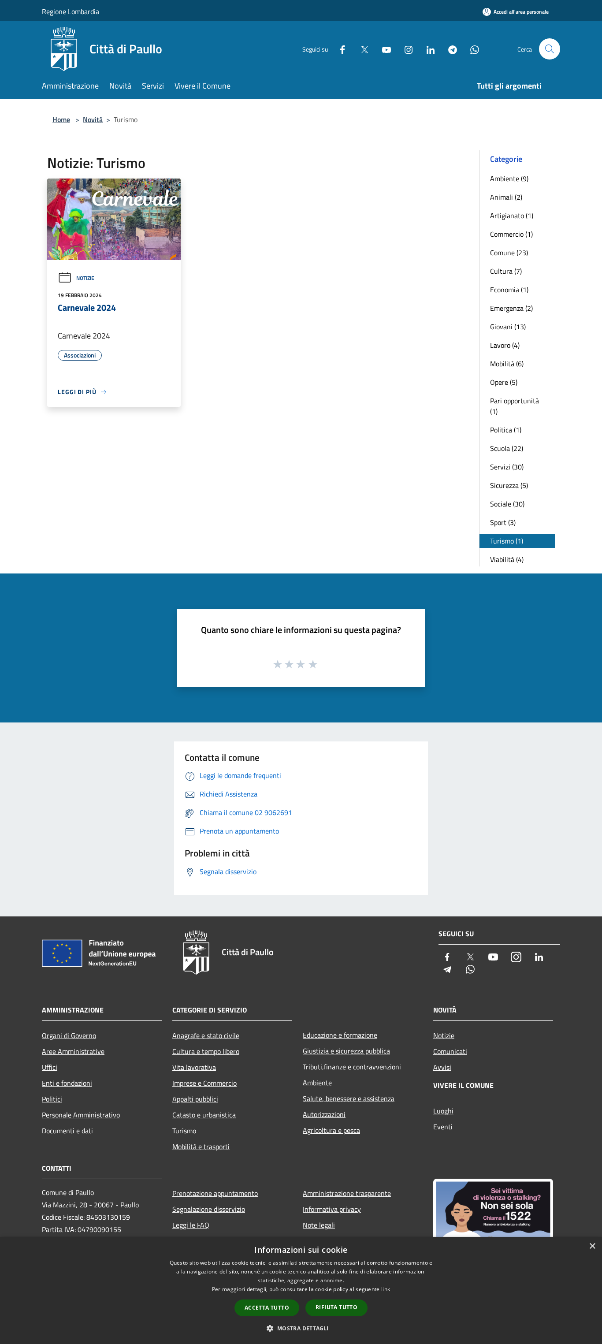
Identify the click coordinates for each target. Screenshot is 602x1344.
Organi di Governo (69, 1035)
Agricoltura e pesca (331, 1130)
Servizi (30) (507, 467)
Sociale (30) (507, 504)
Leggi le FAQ (190, 1225)
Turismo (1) (506, 541)
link (385, 1289)
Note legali (319, 1225)
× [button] (592, 1246)
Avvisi (442, 1067)
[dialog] (301, 1290)
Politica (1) (505, 429)
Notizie (85, 278)
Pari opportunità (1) (514, 406)
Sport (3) (503, 522)
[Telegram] (449, 49)
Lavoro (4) (505, 345)
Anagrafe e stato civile (205, 1035)
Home (61, 119)
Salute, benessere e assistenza (348, 1098)
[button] (300, 1328)
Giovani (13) (508, 326)
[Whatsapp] (471, 49)
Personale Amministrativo (81, 1114)
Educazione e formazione (340, 1035)
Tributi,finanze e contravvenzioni (352, 1066)
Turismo (184, 1130)
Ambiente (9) (509, 178)
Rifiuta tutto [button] (336, 1307)
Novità (93, 119)
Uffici (49, 1067)
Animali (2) (506, 197)
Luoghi (443, 1111)
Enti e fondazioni (67, 1083)
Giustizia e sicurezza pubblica (346, 1051)
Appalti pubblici (195, 1099)
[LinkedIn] (427, 49)
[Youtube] (383, 49)
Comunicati (450, 1051)
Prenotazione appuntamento (215, 1193)
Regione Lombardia (70, 11)
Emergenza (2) (511, 308)
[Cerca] (549, 49)
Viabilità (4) (507, 559)
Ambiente (317, 1082)
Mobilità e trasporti (201, 1146)
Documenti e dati (67, 1130)
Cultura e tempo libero (205, 1051)
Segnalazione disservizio (208, 1209)
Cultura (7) (506, 271)
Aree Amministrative (73, 1051)
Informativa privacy (332, 1209)
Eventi (443, 1126)
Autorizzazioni (324, 1114)
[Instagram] (405, 49)
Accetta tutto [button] (267, 1307)
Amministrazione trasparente (347, 1193)
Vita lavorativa (194, 1067)
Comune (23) (509, 252)
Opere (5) (503, 382)
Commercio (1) (511, 234)
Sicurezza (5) (509, 485)
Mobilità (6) (507, 363)
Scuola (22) (506, 448)
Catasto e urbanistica (204, 1114)
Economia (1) (509, 289)
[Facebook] (339, 49)
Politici (52, 1099)
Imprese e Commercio (204, 1083)
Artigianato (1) (511, 215)
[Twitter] (361, 49)
